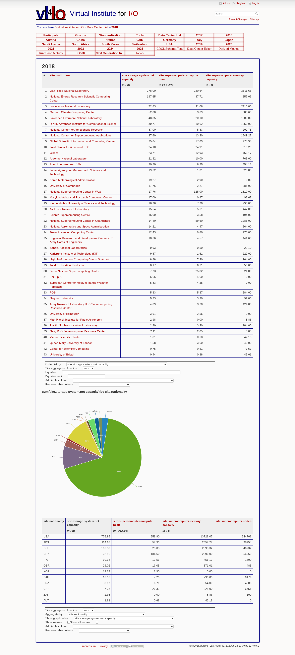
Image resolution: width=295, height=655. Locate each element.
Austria (51, 40)
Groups (80, 35)
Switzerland (140, 44)
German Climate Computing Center (72, 112)
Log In (255, 3)
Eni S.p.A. (56, 276)
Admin (226, 3)
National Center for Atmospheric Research (76, 129)
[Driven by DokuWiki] (119, 646)
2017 (199, 35)
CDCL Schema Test (170, 48)
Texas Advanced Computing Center (72, 232)
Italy (199, 40)
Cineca (54, 152)
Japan (229, 40)
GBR (139, 40)
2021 (51, 48)
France (110, 40)
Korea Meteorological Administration (73, 180)
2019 (199, 44)
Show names (53, 622)
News (140, 53)
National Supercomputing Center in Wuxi (75, 191)
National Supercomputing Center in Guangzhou (80, 220)
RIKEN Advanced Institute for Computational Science (83, 123)
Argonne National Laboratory (68, 158)
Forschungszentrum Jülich (66, 164)
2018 (114, 27)
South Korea (110, 44)
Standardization (110, 35)
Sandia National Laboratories (68, 247)
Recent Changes (238, 19)
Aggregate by (53, 614)
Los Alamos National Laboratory (70, 106)
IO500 (81, 53)
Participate (50, 35)
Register (241, 3)
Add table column (56, 380)
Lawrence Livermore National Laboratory (76, 118)
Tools (140, 35)
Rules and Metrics (51, 53)
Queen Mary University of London (71, 342)
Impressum (88, 646)
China (80, 40)
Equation (51, 372)
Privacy (103, 646)
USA (169, 44)
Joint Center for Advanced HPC (69, 147)
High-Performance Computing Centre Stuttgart (79, 259)
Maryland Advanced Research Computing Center (81, 197)
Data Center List (97, 27)
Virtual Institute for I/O (69, 27)
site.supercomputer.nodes (233, 521)
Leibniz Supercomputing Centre (70, 214)
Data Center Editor (199, 48)
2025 (140, 48)
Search (257, 13)
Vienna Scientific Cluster (65, 337)
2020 (229, 44)
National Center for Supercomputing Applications (80, 135)
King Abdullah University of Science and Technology (82, 203)
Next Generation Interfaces (110, 53)
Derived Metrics (229, 48)
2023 (80, 48)
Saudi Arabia (51, 44)
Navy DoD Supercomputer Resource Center (78, 331)
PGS (53, 292)
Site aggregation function (61, 368)
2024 (110, 48)
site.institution (60, 75)
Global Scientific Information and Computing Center (82, 141)
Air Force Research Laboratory (69, 209)
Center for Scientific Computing (69, 348)
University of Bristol (62, 354)
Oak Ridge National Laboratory (69, 90)
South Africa (80, 44)
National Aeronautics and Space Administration (79, 226)
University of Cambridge (65, 185)
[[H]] (113, 7)
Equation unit (53, 376)
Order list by (53, 364)
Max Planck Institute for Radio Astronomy (76, 319)
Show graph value (56, 618)
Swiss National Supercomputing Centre (74, 271)
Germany (169, 40)
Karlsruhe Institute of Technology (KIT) (74, 253)
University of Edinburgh (64, 313)
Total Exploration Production (67, 265)
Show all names (80, 622)
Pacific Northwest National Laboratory (74, 325)
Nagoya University (61, 298)
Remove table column (59, 384)
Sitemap (254, 19)
